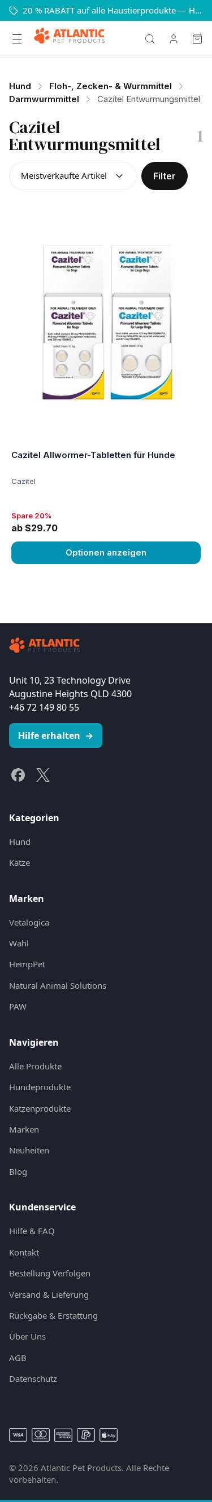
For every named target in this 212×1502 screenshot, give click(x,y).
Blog (18, 1171)
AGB (18, 1357)
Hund (20, 841)
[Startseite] (69, 39)
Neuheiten (29, 1150)
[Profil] (173, 39)
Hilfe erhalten (55, 735)
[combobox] (73, 176)
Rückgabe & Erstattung (53, 1315)
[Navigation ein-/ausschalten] (17, 39)
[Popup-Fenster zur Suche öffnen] (150, 39)
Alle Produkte (35, 1066)
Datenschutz (33, 1378)
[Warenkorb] (197, 39)
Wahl (19, 943)
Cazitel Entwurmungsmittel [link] (148, 99)
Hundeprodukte (40, 1087)
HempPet (27, 964)
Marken (24, 1129)
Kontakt (24, 1252)
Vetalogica (29, 922)
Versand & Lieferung (49, 1294)
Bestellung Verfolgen (49, 1273)
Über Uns (27, 1336)
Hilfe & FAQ (32, 1230)
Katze (19, 862)
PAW (18, 1006)
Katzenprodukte (40, 1108)
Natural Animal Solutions (57, 985)
